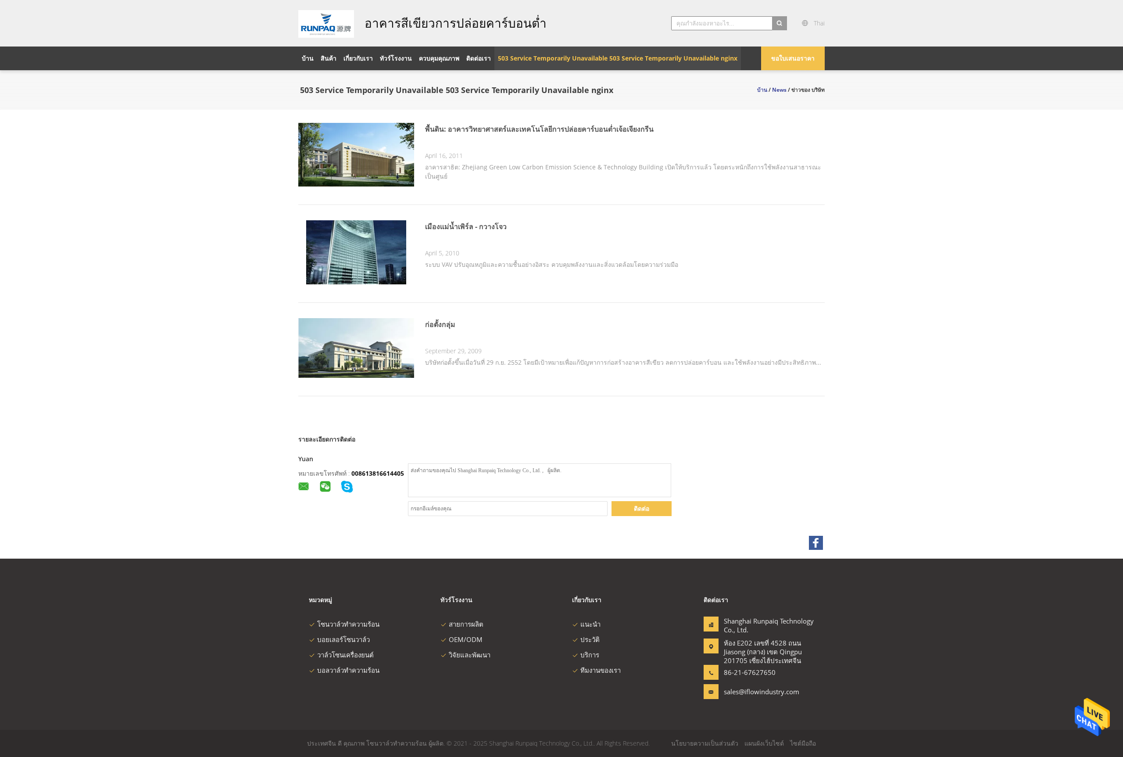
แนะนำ (590, 624)
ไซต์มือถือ (803, 743)
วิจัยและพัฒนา (469, 654)
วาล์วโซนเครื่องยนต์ (345, 654)
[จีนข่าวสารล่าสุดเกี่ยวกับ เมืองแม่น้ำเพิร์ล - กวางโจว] (356, 282)
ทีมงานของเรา (600, 670)
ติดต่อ (641, 508)
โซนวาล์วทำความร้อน (348, 624)
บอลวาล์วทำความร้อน (348, 670)
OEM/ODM (466, 639)
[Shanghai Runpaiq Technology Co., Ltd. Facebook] (816, 543)
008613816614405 (377, 473)
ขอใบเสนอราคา (793, 58)
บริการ (589, 654)
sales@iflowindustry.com (751, 691)
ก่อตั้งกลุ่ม (440, 324)
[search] (779, 23)
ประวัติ (590, 639)
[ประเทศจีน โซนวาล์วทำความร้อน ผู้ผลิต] (326, 23)
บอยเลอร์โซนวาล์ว (343, 639)
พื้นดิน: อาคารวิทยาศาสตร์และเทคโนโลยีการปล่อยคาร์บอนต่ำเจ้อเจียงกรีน (539, 129)
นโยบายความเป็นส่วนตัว (704, 743)
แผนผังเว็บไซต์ (764, 743)
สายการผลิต (466, 624)
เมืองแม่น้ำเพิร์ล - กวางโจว (466, 226)
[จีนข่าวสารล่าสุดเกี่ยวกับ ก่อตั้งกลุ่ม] (356, 375)
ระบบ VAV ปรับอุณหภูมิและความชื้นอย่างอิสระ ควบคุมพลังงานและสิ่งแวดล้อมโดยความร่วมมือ (551, 264)
